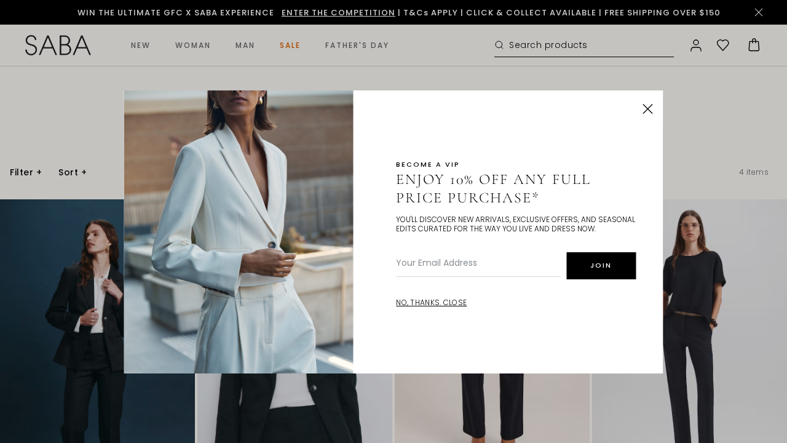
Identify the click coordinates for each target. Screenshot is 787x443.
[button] (648, 109)
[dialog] (393, 221)
